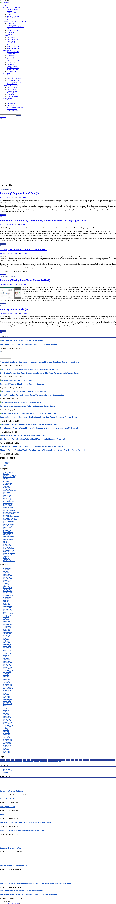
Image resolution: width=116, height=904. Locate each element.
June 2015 (6, 748)
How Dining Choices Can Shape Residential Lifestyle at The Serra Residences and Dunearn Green (39, 373)
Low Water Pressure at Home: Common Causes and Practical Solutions (28, 344)
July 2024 (6, 598)
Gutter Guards (11, 89)
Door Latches (11, 37)
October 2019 (7, 669)
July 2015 (6, 746)
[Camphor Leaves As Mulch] (5, 844)
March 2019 (6, 679)
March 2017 (6, 716)
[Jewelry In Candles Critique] (5, 787)
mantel (91, 760)
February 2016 (7, 736)
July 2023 (6, 617)
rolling (24, 761)
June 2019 (6, 675)
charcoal (33, 760)
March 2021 (6, 643)
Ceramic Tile (11, 53)
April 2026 (6, 572)
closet (36, 760)
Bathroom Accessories (9, 475)
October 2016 (7, 724)
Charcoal (9, 14)
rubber (31, 761)
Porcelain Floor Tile (13, 68)
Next (6, 332)
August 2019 (7, 672)
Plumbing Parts (11, 93)
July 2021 (6, 636)
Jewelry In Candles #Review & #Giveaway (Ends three (22, 830)
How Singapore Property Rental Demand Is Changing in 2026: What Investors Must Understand (39, 428)
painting (106, 760)
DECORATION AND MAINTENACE (15, 21)
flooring (57, 760)
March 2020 (6, 661)
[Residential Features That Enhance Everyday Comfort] (16, 380)
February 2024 (7, 606)
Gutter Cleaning (12, 87)
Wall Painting (11, 32)
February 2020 (7, 662)
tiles (46, 761)
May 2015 (6, 749)
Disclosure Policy (8, 771)
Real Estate (6, 544)
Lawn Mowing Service (14, 82)
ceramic (28, 760)
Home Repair (7, 515)
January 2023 (7, 623)
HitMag (17, 903)
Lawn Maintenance (13, 80)
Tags (4, 465)
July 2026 (6, 569)
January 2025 (7, 589)
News (5, 529)
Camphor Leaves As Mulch (11, 848)
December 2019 (7, 665)
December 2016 (7, 720)
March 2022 (6, 630)
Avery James (22, 197)
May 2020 (6, 658)
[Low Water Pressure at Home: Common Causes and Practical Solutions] (21, 340)
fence (46, 760)
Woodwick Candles (13, 20)
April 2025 (6, 585)
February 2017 (7, 717)
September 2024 (8, 595)
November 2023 (7, 611)
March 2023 (6, 621)
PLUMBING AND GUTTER (12, 86)
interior (76, 760)
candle (20, 760)
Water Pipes (10, 94)
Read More (3, 215)
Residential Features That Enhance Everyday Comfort (22, 384)
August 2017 (7, 708)
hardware (68, 760)
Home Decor (7, 509)
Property (6, 541)
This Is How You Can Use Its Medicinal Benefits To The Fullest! (25, 822)
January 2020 (7, 664)
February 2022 (7, 632)
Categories (6, 462)
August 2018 (7, 690)
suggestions (42, 761)
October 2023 (7, 612)
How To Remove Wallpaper (15, 27)
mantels (95, 760)
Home (5, 5)
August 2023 (7, 615)
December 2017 (7, 702)
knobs (87, 760)
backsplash (2, 760)
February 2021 (7, 644)
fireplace (50, 760)
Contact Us (6, 769)
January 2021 (7, 646)
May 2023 (6, 620)
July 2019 (6, 673)
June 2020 (6, 656)
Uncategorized (7, 555)
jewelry (80, 760)
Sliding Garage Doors (13, 48)
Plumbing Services (12, 96)
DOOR (5, 36)
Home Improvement (13, 100)
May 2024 (6, 601)
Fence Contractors (12, 39)
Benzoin (3, 814)
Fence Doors (11, 41)
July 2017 (6, 710)
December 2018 (7, 684)
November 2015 (7, 740)
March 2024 (6, 604)
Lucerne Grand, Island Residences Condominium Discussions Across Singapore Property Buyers (39, 417)
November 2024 (7, 592)
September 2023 (8, 614)
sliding (35, 761)
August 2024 (7, 597)
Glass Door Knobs (12, 43)
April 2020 (6, 659)
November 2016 (7, 722)
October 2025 (7, 582)
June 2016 (6, 730)
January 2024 (7, 607)
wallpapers (55, 761)
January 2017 (7, 719)
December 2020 (7, 647)
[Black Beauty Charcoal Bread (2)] (5, 862)
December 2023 (7, 609)
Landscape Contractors (14, 78)
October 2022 (7, 626)
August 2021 (7, 635)
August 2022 (7, 627)
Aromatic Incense (12, 9)
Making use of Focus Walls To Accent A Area (23, 249)
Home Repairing (12, 105)
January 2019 (7, 682)
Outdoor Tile (11, 64)
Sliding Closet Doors (13, 46)
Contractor (6, 489)
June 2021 (6, 638)
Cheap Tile (10, 55)
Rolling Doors (11, 45)
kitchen (84, 760)
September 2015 (8, 743)
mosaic (99, 760)
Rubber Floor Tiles (12, 69)
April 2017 (6, 714)
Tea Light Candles (7, 807)
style (38, 761)
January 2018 (7, 701)
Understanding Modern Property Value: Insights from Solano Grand (27, 406)
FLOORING (7, 50)
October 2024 (7, 594)
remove (8, 761)
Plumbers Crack (12, 91)
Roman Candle (11, 18)
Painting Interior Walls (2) (14, 309)
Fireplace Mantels (12, 25)
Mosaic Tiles (11, 62)
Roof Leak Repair (12, 30)
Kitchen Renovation (13, 29)
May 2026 (6, 571)
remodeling (3, 761)
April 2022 (6, 629)
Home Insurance (12, 109)
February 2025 (7, 588)
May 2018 (6, 694)
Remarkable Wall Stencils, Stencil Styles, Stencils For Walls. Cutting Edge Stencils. (43, 220)
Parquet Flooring (12, 66)
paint (102, 760)
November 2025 (7, 580)
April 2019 (6, 678)
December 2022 (7, 624)
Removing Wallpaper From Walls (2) (19, 193)
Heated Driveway (12, 59)
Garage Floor (11, 57)
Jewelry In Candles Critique (11, 791)
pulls (114, 760)
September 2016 (8, 725)
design (40, 760)
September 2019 (8, 670)
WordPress (10, 903)
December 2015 (7, 739)
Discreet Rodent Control (10, 490)
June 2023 (6, 618)
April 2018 (6, 696)
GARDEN (6, 73)
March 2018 (6, 698)
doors (43, 760)
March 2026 (6, 574)
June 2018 (6, 693)
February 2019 (7, 681)
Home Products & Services (15, 107)
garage (61, 760)
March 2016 (6, 734)
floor (53, 760)
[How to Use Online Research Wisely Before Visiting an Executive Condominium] (23, 391)
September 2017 (8, 707)
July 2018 (6, 691)
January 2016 (7, 737)
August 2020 (7, 653)
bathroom (8, 760)
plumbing (110, 760)
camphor (17, 760)
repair (17, 761)
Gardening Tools (12, 77)
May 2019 (6, 676)
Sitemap (5, 772)
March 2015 (6, 753)
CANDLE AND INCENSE (11, 7)
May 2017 (6, 713)
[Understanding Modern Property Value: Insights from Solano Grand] (20, 402)
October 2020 (7, 650)
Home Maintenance (13, 102)
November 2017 (7, 704)
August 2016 (7, 727)
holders (72, 760)
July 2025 (6, 583)
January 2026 (7, 577)
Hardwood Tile (11, 71)
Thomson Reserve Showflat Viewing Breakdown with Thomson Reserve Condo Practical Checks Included (42, 450)
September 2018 (8, 688)
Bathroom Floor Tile (13, 52)
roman (28, 761)
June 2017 (6, 711)
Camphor (9, 11)
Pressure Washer (12, 84)
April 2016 (6, 733)
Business (5, 478)
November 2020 (7, 649)
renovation (12, 761)
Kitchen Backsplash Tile (14, 61)
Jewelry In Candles (13, 16)
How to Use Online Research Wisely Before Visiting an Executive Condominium (32, 395)
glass (64, 760)
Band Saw (10, 75)
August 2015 (7, 745)
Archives (5, 463)
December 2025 (7, 578)
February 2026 (7, 575)
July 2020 (6, 655)
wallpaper (50, 761)
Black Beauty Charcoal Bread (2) (13, 866)
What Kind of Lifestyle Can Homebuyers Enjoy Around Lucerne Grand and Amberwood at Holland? (40, 362)
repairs (20, 761)
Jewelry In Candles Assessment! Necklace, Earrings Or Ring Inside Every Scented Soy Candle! (38, 883)
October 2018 (7, 687)
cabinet (12, 760)
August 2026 (7, 568)
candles (24, 760)
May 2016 (6, 731)
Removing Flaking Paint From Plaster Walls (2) (25, 280)
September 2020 (8, 652)
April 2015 (6, 751)
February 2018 (7, 699)
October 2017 (7, 705)
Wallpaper (10, 34)
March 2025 (6, 586)
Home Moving (11, 103)
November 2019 (7, 667)
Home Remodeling (12, 110)
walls (60, 761)
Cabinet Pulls (11, 23)
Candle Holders (11, 12)
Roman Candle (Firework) (10, 799)
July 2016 (6, 728)
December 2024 (7, 591)
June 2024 (6, 600)
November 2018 (7, 685)
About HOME (7, 98)
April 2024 (6, 603)
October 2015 (7, 742)
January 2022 (7, 633)
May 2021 (6, 640)
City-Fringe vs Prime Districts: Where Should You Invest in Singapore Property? (32, 439)
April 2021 (6, 641)
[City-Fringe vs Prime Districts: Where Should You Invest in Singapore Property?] (24, 435)
